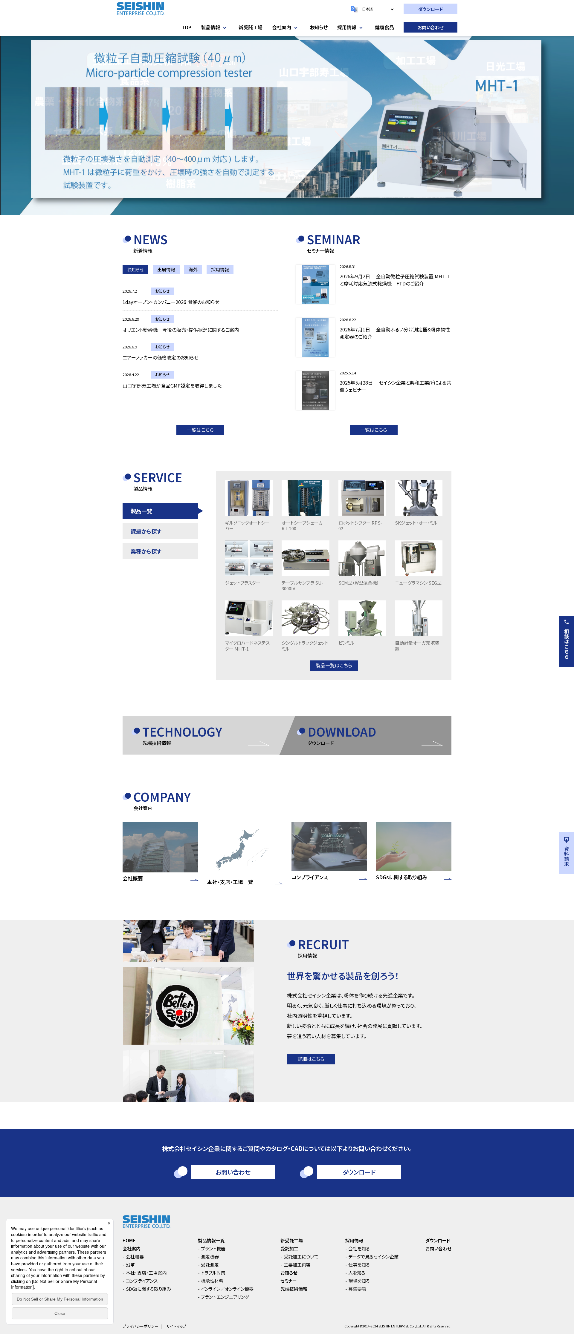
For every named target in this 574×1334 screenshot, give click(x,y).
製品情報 (210, 27)
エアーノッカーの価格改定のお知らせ (161, 357)
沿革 (130, 1264)
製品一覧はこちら (334, 665)
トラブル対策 (213, 1273)
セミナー (288, 1281)
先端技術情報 (293, 1289)
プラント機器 (213, 1248)
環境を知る (359, 1281)
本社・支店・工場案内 (146, 1273)
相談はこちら (566, 644)
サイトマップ (176, 1326)
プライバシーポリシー (140, 1326)
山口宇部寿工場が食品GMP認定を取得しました (172, 385)
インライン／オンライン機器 (227, 1289)
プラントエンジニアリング (225, 1297)
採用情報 (346, 27)
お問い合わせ (431, 27)
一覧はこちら (200, 429)
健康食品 (384, 27)
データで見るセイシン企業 (373, 1256)
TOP (186, 27)
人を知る (356, 1273)
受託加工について (301, 1256)
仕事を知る (359, 1264)
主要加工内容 (297, 1264)
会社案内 (281, 27)
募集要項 (357, 1289)
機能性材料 (212, 1281)
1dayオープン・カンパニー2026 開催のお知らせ (171, 301)
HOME (129, 1240)
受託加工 (289, 1248)
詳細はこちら (310, 1058)
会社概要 (135, 1256)
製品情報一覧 (211, 1240)
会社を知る (359, 1248)
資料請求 (566, 856)
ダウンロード (430, 9)
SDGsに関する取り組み (148, 1289)
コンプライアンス (142, 1281)
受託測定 (210, 1264)
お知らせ (319, 27)
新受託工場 (250, 27)
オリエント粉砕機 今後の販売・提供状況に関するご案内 (181, 329)
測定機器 (210, 1256)
